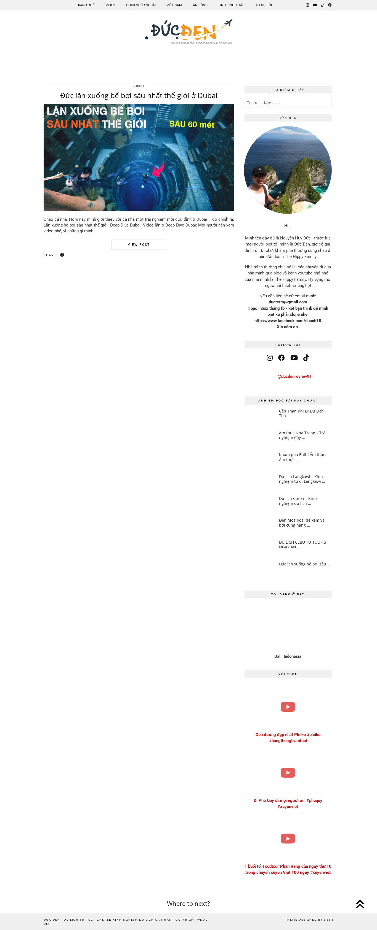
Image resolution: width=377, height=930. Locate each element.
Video (110, 5)
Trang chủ (85, 5)
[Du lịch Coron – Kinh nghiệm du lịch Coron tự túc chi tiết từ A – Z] (259, 505)
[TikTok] (322, 5)
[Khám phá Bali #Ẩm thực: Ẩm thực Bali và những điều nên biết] (259, 461)
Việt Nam (174, 5)
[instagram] (270, 358)
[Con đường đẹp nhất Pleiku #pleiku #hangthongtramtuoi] (288, 707)
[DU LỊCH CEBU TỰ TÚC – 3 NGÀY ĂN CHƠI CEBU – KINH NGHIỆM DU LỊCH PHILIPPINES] (259, 548)
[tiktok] (306, 358)
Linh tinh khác (232, 5)
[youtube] (294, 358)
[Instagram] (307, 5)
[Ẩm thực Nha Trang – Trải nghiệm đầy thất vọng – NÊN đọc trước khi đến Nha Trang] (259, 439)
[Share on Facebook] (62, 255)
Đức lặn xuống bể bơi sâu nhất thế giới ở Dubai (138, 95)
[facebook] (281, 358)
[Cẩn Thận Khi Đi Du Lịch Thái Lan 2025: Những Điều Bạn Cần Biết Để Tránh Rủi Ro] (259, 417)
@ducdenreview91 (295, 376)
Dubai (139, 85)
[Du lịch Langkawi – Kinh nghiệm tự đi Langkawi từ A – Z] (259, 483)
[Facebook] (329, 5)
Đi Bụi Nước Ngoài (141, 5)
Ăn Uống (200, 5)
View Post (139, 245)
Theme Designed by (309, 919)
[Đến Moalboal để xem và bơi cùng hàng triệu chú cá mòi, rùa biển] (259, 526)
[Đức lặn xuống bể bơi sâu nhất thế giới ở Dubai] (139, 209)
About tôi (264, 5)
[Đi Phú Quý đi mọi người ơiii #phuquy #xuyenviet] (288, 772)
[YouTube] (315, 5)
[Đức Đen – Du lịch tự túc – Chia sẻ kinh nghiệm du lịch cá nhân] (188, 36)
